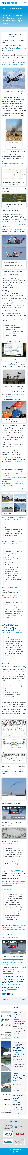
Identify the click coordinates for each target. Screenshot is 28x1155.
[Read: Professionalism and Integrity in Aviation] (6, 1104)
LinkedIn (12, 987)
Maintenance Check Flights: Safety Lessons (13, 966)
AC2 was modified (19, 229)
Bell (16, 450)
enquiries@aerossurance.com (11, 984)
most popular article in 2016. (10, 543)
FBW (12, 219)
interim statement (20, 48)
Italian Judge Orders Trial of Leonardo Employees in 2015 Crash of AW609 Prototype (14, 927)
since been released (8, 368)
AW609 (11, 52)
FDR (23, 105)
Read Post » (16, 1037)
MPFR (8, 103)
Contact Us (14, 1152)
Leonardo (6, 52)
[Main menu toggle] (25, 2)
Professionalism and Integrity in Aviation (18, 1097)
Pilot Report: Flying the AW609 (10, 937)
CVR (8, 105)
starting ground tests (14, 364)
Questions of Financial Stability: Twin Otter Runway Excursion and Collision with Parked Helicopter (18, 1046)
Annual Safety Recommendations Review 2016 (11, 631)
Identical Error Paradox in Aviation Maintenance (17, 1015)
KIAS (21, 62)
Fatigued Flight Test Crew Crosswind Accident (14, 960)
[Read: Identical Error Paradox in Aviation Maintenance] (6, 1025)
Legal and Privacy (14, 1151)
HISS (11, 535)
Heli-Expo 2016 (10, 317)
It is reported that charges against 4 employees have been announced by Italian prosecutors (14, 883)
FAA (8, 279)
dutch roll (4, 165)
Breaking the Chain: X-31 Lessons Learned (13, 959)
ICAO (8, 285)
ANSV (7, 48)
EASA (12, 279)
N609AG (20, 52)
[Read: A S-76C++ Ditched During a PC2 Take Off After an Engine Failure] (6, 1082)
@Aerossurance (11, 989)
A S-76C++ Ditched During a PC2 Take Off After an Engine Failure (19, 1076)
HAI (6, 317)
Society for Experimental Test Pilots (14, 461)
